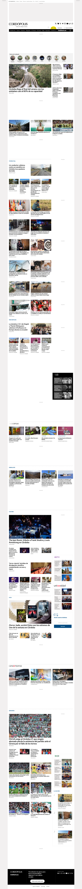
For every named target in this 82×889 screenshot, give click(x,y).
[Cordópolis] (17, 872)
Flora (33, 1)
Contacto (47, 886)
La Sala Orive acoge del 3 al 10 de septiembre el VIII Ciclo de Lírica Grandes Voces (35, 586)
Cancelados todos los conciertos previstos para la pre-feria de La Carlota (13, 586)
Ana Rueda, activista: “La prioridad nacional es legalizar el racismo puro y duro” (57, 395)
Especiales (47, 30)
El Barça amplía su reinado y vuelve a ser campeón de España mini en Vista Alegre (57, 777)
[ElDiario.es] (62, 30)
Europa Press (22, 193)
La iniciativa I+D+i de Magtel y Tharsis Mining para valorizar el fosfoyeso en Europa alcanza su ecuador (19, 327)
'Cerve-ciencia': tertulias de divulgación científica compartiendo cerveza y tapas (18, 566)
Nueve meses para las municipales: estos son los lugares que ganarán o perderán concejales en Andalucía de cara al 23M (48, 482)
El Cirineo (39, 30)
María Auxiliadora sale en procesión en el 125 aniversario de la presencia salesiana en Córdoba (58, 578)
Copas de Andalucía (42, 1)
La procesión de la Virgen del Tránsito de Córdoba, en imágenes (58, 563)
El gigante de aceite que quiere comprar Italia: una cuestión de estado (15, 439)
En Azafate (27, 435)
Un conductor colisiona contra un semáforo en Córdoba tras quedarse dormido (17, 168)
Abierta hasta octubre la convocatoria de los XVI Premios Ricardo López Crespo (46, 347)
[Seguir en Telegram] (62, 23)
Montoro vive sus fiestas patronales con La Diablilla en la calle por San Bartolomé (41, 312)
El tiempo (21, 1)
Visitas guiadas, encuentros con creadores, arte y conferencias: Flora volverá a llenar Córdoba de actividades (18, 134)
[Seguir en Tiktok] (70, 23)
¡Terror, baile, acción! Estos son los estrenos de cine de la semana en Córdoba (29, 626)
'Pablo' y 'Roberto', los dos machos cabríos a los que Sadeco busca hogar (40, 294)
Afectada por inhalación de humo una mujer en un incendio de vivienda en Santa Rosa (40, 233)
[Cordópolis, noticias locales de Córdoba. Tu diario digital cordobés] (18, 24)
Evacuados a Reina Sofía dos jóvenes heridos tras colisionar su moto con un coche (18, 313)
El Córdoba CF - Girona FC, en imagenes (19, 814)
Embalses (17, 1)
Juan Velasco (11, 638)
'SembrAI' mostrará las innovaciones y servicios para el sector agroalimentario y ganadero (24, 348)
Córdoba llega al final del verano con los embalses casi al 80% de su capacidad (26, 90)
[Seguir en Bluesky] (58, 23)
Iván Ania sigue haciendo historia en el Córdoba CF (40, 133)
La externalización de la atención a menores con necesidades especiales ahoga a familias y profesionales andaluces (16, 482)
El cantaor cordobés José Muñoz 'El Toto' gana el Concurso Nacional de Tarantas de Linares (13, 552)
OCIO (10, 597)
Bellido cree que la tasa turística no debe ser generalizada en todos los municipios (19, 212)
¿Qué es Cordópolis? (36, 886)
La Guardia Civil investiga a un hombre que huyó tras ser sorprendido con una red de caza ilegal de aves (40, 213)
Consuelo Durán (45, 486)
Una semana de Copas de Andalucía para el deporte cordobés (62, 133)
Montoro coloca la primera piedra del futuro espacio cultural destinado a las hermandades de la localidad (13, 347)
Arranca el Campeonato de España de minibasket (58, 783)
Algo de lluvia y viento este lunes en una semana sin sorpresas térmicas (57, 66)
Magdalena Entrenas (29, 441)
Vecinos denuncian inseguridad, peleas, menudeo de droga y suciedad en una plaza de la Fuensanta (57, 92)
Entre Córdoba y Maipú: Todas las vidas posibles (35, 550)
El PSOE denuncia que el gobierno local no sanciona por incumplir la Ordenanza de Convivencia (35, 347)
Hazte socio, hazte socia (37, 881)
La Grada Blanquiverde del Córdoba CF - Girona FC (41, 815)
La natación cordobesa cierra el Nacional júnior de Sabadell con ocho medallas (58, 762)
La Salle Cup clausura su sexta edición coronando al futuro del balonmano (58, 770)
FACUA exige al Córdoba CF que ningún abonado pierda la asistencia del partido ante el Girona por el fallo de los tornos (30, 741)
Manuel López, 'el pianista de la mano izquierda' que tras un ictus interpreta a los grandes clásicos (24, 587)
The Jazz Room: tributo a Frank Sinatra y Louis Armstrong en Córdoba (29, 541)
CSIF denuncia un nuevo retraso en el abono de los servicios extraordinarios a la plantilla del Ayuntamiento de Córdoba (35, 189)
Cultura (18, 30)
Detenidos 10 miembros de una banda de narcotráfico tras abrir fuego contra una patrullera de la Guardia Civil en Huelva (65, 482)
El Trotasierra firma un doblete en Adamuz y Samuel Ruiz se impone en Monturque (35, 753)
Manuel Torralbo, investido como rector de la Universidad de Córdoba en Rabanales (58, 599)
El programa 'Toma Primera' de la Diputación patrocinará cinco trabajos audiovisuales (46, 587)
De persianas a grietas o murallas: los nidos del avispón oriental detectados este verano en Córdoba (40, 253)
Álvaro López (11, 486)
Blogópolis (28, 30)
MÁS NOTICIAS (12, 319)
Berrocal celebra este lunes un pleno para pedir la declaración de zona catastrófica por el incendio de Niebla (32, 481)
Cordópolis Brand (34, 684)
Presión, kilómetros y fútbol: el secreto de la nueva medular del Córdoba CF (18, 795)
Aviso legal (43, 886)
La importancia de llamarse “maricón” (64, 438)
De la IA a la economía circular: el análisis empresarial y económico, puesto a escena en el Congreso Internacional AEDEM (58, 606)
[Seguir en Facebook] (60, 23)
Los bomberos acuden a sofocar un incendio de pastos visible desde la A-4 (46, 187)
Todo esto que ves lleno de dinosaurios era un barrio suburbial (13, 635)
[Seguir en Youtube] (67, 23)
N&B (43, 30)
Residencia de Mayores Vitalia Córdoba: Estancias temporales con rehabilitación (40, 682)
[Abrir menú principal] (70, 30)
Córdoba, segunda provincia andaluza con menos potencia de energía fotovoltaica (24, 188)
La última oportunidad (14, 435)
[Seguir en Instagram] (65, 23)
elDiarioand (27, 485)
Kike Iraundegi (55, 70)
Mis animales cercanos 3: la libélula (48, 438)
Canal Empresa (54, 30)
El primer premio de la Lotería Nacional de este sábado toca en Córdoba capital (18, 294)
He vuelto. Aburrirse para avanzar (31, 438)
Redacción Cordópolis (13, 190)
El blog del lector (61, 435)
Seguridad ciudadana (29, 1)
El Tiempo (34, 30)
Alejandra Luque (56, 83)
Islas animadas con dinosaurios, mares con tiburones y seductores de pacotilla (35, 636)
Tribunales (24, 1)
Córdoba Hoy (12, 30)
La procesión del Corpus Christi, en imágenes (58, 569)
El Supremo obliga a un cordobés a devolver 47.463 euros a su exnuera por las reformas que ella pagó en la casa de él (57, 78)
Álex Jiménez (33, 135)
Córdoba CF (37, 1)
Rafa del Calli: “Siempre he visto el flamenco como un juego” (57, 380)
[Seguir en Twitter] (56, 23)
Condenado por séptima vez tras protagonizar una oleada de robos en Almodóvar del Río (18, 274)
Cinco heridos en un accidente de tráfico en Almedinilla (13, 187)
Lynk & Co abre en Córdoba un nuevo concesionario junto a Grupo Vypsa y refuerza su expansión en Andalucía (18, 683)
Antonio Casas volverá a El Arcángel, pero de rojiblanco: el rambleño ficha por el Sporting (13, 753)
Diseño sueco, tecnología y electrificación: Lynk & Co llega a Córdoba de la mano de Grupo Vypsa (63, 683)
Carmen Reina (55, 97)
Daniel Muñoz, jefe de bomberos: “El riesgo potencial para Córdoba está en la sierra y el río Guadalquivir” (57, 388)
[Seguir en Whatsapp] (72, 23)
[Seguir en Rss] (72, 873)
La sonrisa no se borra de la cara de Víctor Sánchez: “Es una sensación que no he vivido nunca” (41, 796)
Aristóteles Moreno (12, 256)
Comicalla (44, 435)
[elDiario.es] (17, 874)
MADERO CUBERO (12, 815)
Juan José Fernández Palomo (47, 441)
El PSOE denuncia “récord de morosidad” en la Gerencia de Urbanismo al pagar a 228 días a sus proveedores (19, 233)
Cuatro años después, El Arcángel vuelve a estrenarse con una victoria (19, 775)
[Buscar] (48, 27)
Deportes (23, 30)
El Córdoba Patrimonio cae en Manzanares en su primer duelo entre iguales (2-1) (40, 776)
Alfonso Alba (11, 93)
